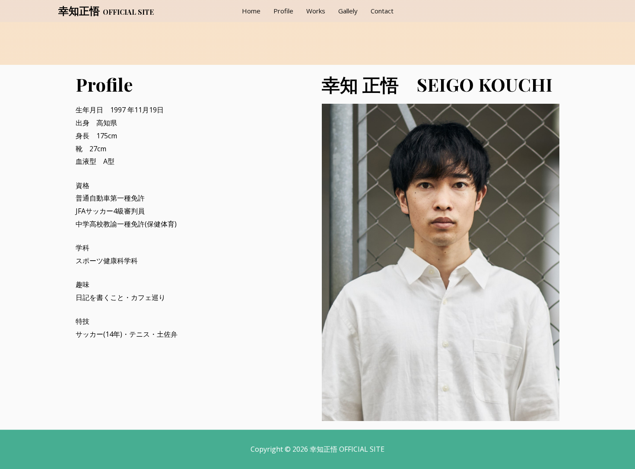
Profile (283, 10)
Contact (382, 10)
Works (315, 10)
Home (251, 10)
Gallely (348, 10)
